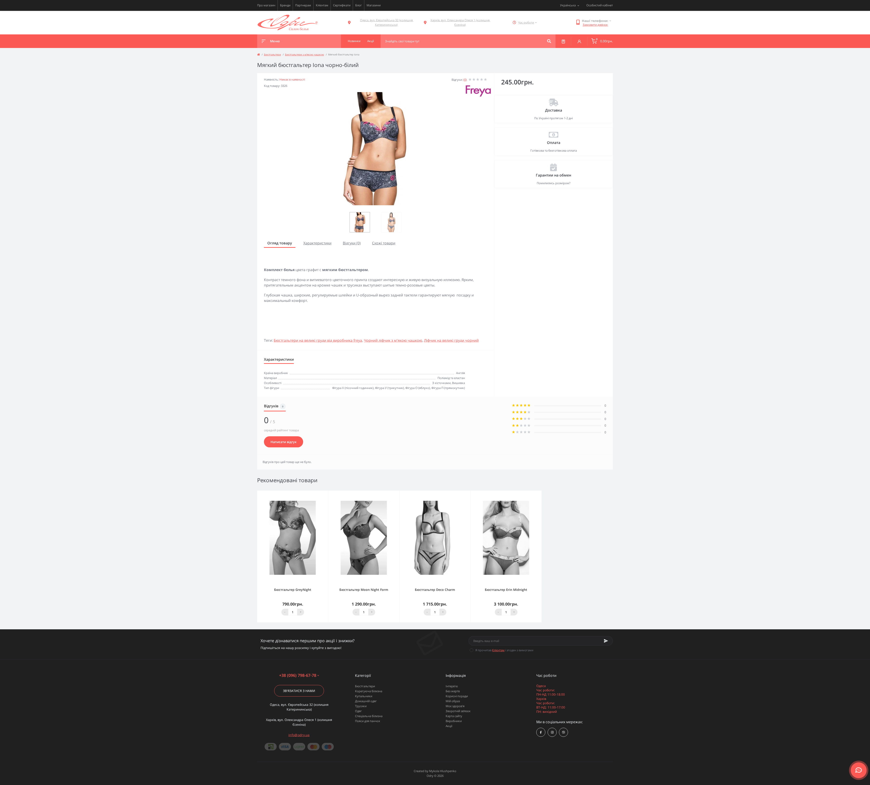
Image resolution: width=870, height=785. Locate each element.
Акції (449, 726)
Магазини (374, 5)
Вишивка (458, 383)
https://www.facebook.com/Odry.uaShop (540, 732)
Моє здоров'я (455, 706)
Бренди (285, 5)
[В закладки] (326, 494)
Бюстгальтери (272, 54)
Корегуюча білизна (368, 691)
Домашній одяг (366, 701)
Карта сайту (454, 716)
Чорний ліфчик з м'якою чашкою (393, 340)
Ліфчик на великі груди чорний (451, 340)
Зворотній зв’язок (458, 711)
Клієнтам (322, 5)
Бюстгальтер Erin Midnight (506, 589)
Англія (460, 373)
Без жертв (453, 691)
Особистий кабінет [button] (599, 5)
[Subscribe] (606, 641)
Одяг (358, 711)
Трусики (361, 706)
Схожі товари (383, 243)
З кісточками (441, 383)
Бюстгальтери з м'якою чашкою (304, 54)
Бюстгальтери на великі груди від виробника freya (318, 340)
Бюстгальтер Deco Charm (435, 589)
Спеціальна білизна (368, 716)
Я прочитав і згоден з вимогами (504, 650)
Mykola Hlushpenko (442, 771)
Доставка (553, 110)
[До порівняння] (320, 494)
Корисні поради (457, 696)
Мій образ (453, 701)
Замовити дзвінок (595, 24)
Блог (358, 5)
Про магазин (266, 5)
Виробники (454, 721)
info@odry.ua (299, 735)
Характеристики (317, 243)
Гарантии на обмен (553, 175)
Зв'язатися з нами (299, 691)
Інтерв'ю (452, 686)
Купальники (363, 696)
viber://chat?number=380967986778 (563, 732)
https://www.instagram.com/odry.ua (552, 732)
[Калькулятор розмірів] (563, 41)
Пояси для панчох (367, 721)
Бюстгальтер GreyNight (292, 589)
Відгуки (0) (352, 243)
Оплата (553, 142)
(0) (465, 80)
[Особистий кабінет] (579, 41)
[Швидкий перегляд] (313, 494)
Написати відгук (284, 442)
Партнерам (303, 5)
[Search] (549, 41)
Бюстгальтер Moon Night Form (363, 589)
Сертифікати (341, 5)
